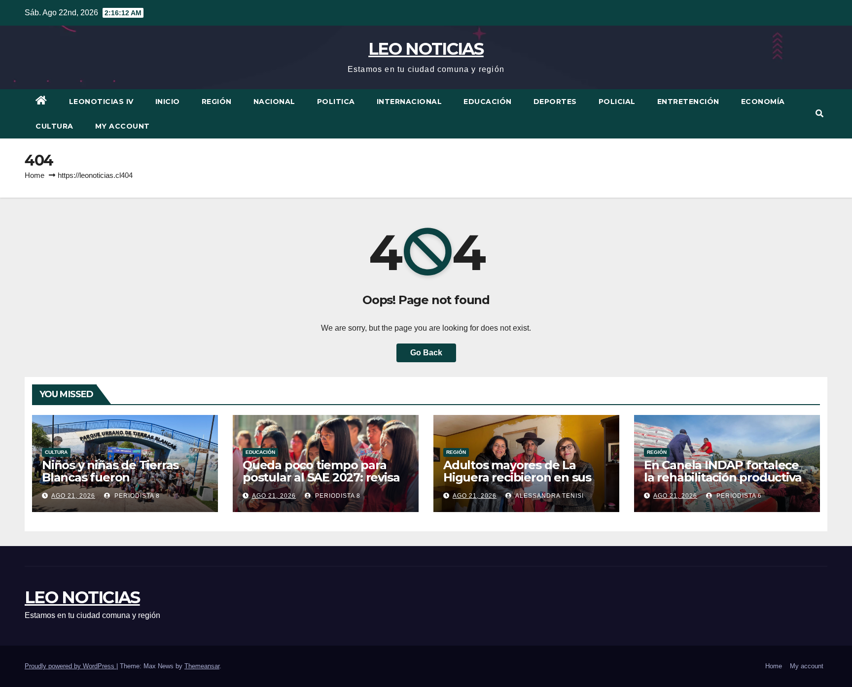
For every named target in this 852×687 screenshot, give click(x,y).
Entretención (688, 101)
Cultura (54, 126)
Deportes (555, 101)
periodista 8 (136, 495)
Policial (617, 101)
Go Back (426, 352)
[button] (819, 113)
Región (217, 101)
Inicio (167, 101)
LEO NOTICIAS (426, 48)
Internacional (409, 101)
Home (34, 175)
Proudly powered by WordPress (70, 666)
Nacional (274, 101)
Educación (487, 101)
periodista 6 (738, 495)
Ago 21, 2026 (73, 495)
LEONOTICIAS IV (101, 101)
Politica (336, 101)
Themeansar (201, 666)
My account (122, 126)
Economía (763, 101)
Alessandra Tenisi (549, 495)
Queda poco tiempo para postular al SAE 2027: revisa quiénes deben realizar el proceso (321, 483)
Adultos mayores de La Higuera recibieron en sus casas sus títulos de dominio (524, 477)
